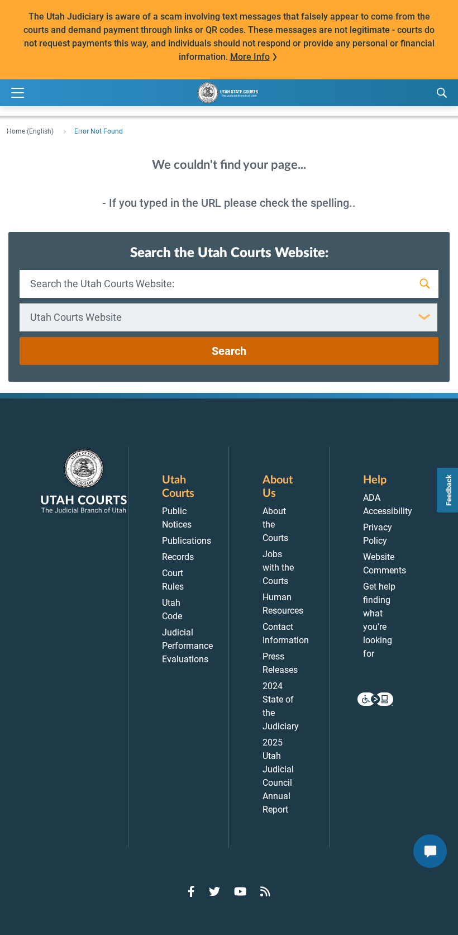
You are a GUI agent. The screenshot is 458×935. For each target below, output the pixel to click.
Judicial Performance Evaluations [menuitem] (187, 646)
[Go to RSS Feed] (265, 891)
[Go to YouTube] (240, 891)
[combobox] (228, 317)
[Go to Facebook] (191, 891)
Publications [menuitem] (186, 540)
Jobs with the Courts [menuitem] (278, 567)
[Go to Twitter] (214, 891)
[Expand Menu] (17, 93)
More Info (250, 56)
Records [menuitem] (178, 557)
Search (229, 351)
